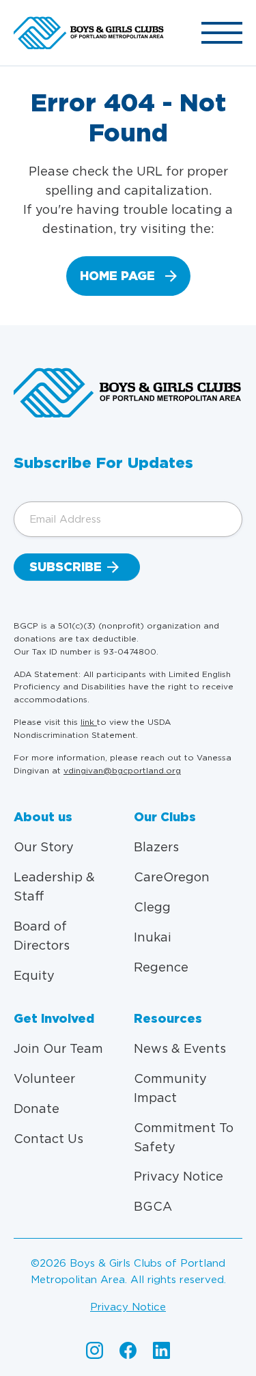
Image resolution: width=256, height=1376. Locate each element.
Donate (36, 1108)
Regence (161, 967)
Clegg (152, 907)
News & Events (180, 1048)
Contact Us (48, 1138)
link (89, 722)
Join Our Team (58, 1048)
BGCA (153, 1206)
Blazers (156, 847)
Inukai (152, 937)
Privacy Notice (178, 1176)
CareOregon (172, 877)
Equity (34, 975)
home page (117, 276)
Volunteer (44, 1078)
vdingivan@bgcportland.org (122, 770)
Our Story (44, 847)
